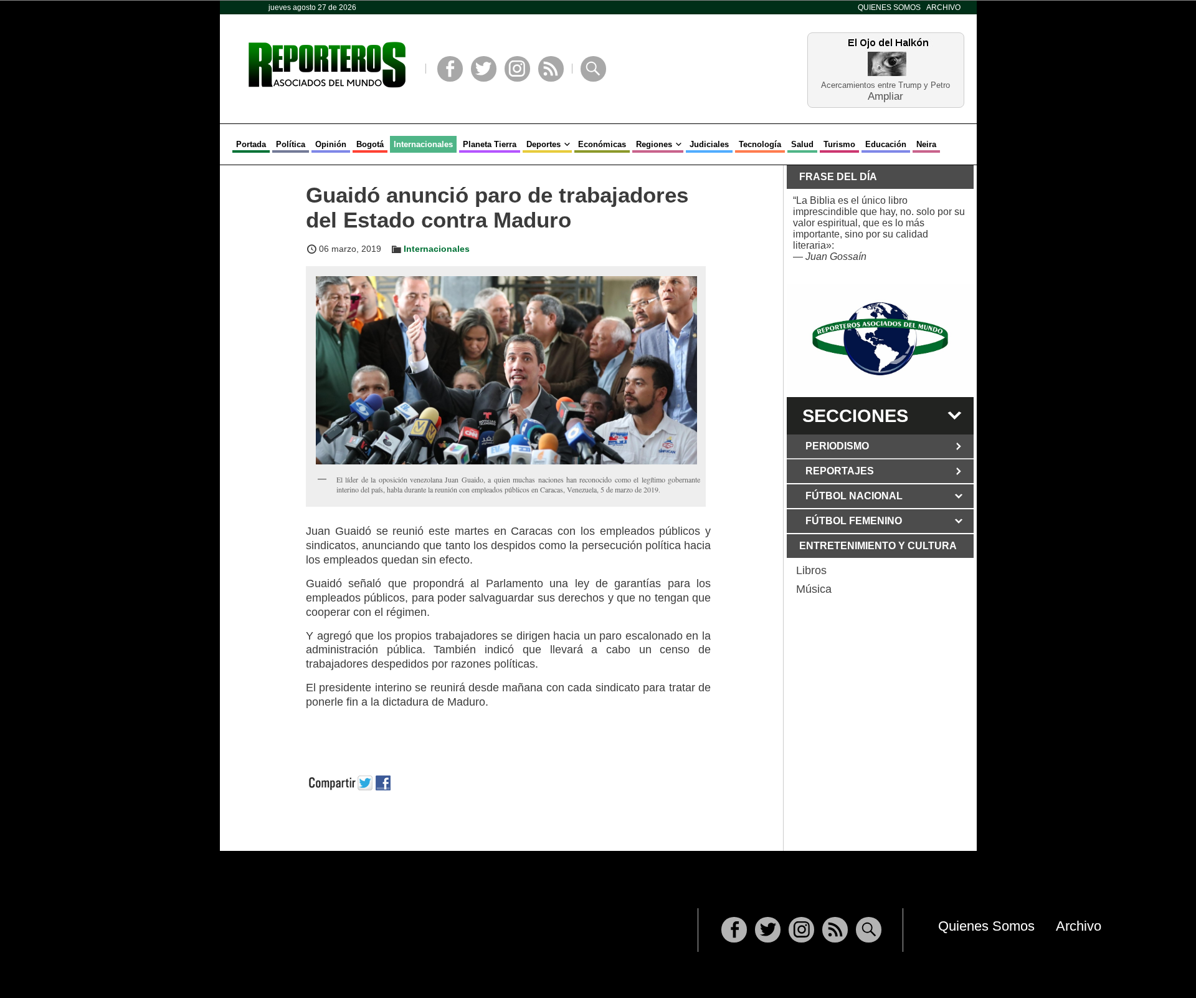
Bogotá (370, 144)
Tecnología (760, 144)
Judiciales (709, 144)
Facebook (450, 69)
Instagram (517, 69)
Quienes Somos (889, 7)
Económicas (602, 144)
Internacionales (423, 144)
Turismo (839, 144)
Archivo (943, 7)
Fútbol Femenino (853, 521)
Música (814, 589)
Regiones (654, 144)
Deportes (543, 144)
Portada (251, 144)
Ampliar (885, 95)
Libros (811, 570)
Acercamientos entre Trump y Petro (885, 85)
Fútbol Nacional (854, 496)
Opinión (330, 144)
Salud (802, 144)
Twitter (483, 69)
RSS (551, 69)
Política (290, 144)
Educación (885, 144)
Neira (926, 144)
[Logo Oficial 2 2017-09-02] (880, 338)
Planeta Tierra (489, 144)
